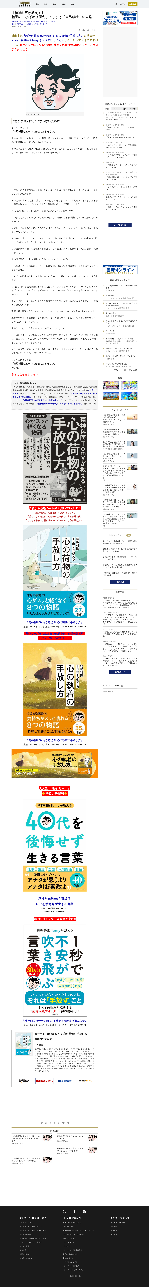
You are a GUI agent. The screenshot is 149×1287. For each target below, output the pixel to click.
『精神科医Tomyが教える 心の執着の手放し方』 (43, 400)
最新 (107, 108)
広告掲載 (23, 1250)
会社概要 (114, 1226)
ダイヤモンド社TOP (118, 1222)
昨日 (115, 108)
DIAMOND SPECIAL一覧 (113, 685)
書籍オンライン (68, 1238)
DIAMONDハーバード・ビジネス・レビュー (78, 1230)
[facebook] (74, 1211)
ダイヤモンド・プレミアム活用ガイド (33, 1230)
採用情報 (114, 1230)
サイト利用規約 (25, 1234)
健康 (13, 24)
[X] (64, 1211)
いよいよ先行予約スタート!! (54, 638)
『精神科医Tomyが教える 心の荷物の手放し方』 (53, 35)
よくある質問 (24, 1246)
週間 (124, 108)
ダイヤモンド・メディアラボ (73, 1270)
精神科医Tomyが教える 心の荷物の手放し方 (32, 24)
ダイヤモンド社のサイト (72, 1218)
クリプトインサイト (70, 1262)
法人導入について (26, 1258)
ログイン (122, 4)
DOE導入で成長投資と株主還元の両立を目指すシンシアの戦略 (120, 550)
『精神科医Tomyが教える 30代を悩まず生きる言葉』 (59, 403)
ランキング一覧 (120, 224)
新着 (37, 4)
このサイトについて (27, 1222)
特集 (64, 4)
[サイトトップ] (24, 4)
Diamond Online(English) (72, 1222)
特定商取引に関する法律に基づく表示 (33, 1238)
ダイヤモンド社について (120, 1218)
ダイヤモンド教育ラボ (71, 1266)
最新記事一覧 (120, 671)
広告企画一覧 (108, 691)
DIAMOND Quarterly (70, 1254)
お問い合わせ (24, 1254)
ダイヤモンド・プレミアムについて (32, 1226)
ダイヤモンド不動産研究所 (72, 1250)
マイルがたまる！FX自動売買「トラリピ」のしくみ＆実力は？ (120, 558)
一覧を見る (120, 581)
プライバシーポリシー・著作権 (31, 1242)
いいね (133, 108)
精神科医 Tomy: (34, 21)
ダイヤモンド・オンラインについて (33, 1218)
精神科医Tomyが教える (54, 898)
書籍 (72, 4)
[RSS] (84, 1211)
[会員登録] (132, 4)
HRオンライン (68, 1258)
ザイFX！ (66, 1246)
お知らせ (114, 1234)
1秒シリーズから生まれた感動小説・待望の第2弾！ (54, 633)
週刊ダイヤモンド (69, 1226)
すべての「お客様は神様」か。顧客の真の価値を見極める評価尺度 (120, 542)
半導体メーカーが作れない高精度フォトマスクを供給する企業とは (120, 566)
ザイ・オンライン (69, 1242)
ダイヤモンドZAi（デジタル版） (74, 1234)
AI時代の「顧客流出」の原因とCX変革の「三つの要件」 (120, 573)
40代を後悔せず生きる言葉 (54, 904)
